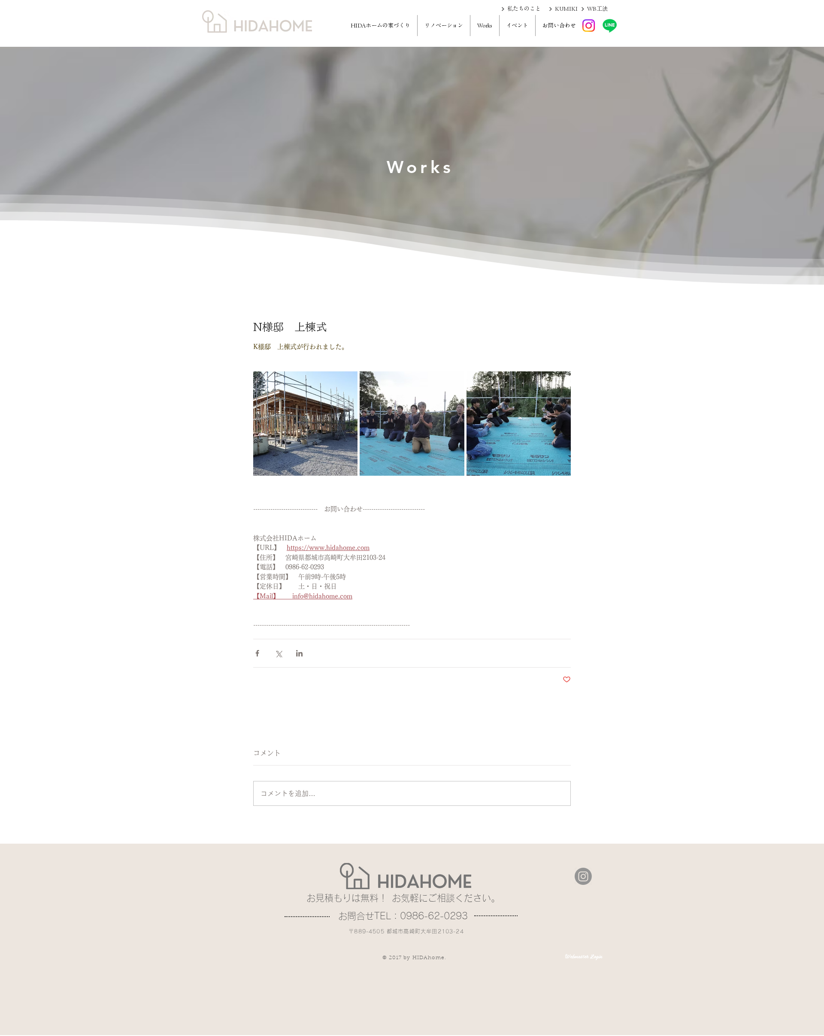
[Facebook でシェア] (257, 653)
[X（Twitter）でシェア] (278, 653)
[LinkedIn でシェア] (299, 653)
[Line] (609, 25)
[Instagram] (588, 25)
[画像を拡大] (305, 423)
